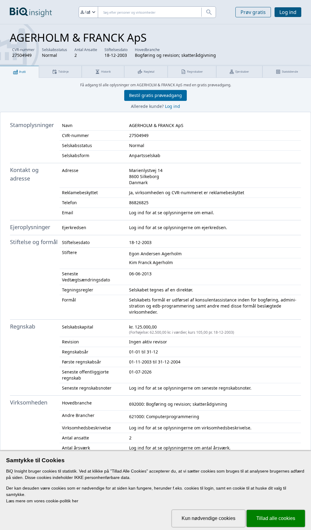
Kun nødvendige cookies (208, 518)
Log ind (287, 12)
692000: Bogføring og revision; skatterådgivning (178, 404)
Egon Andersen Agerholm (155, 253)
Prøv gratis (253, 12)
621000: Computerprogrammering (164, 416)
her (75, 500)
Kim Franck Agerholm (151, 262)
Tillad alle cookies (275, 518)
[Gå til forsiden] (31, 12)
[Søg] (208, 12)
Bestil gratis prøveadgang (155, 95)
